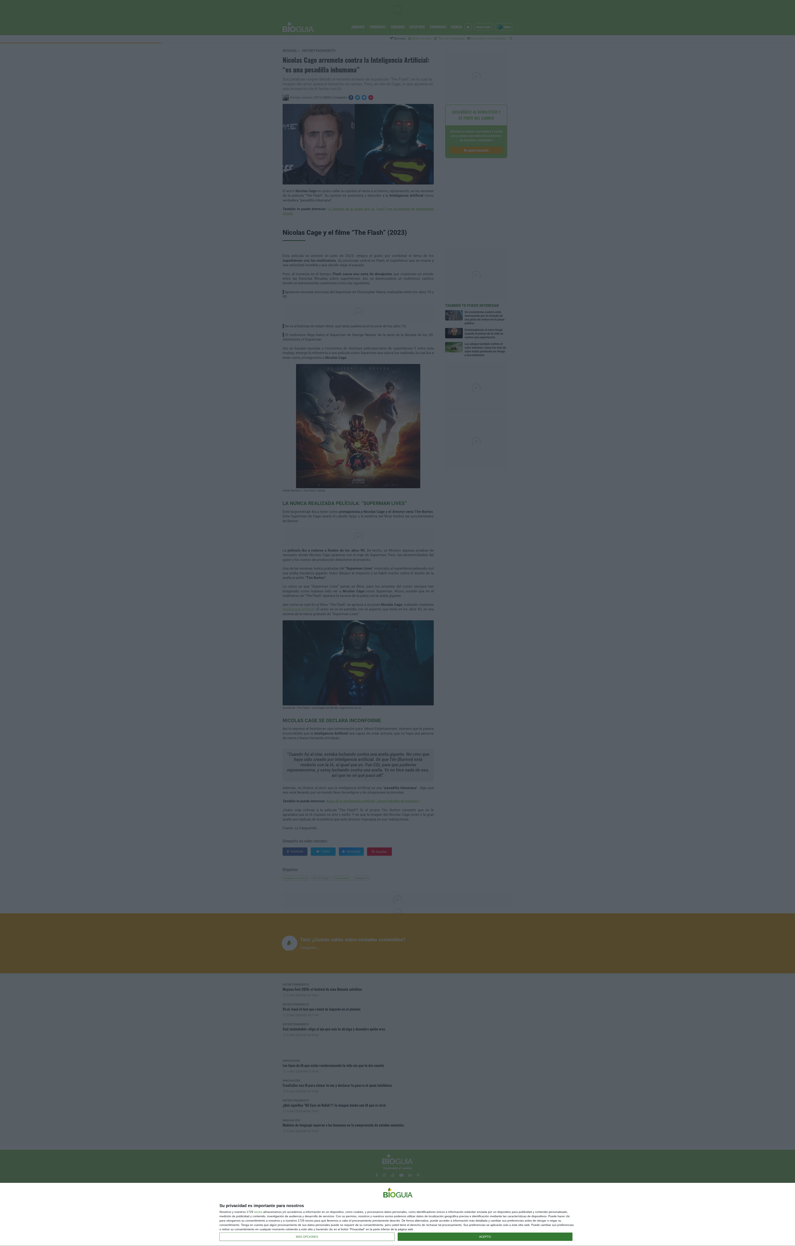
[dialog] (397, 1214)
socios (258, 1211)
